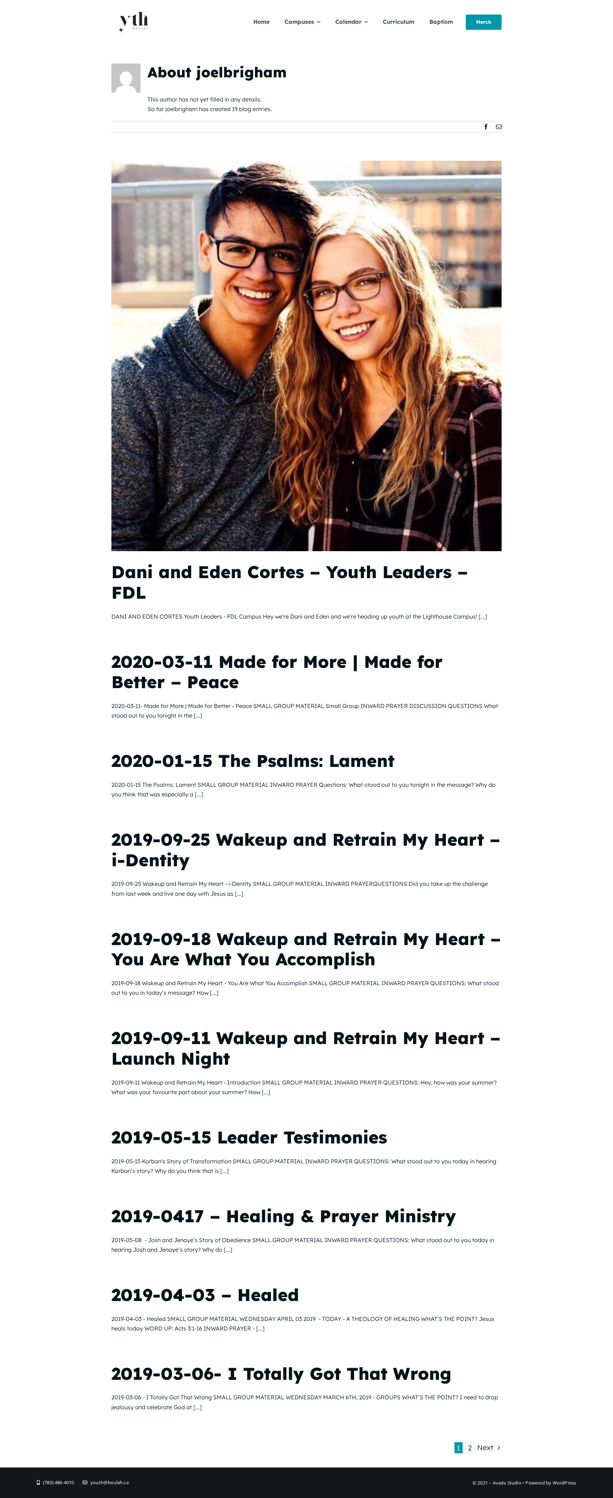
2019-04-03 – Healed (205, 1294)
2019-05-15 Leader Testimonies (249, 1137)
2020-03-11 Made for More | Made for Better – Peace (277, 672)
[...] (483, 616)
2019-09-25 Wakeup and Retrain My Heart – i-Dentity (305, 850)
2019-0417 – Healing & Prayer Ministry (283, 1216)
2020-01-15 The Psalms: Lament (252, 760)
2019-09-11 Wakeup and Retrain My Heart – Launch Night (306, 1048)
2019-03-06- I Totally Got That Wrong (281, 1373)
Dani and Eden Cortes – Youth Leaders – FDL (289, 582)
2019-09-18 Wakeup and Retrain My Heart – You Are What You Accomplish (306, 949)
